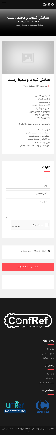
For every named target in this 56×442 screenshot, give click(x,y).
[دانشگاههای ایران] (15, 406)
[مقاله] (42, 406)
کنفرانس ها (26, 21)
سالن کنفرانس (48, 353)
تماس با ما (49, 378)
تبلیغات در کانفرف (46, 382)
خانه (37, 21)
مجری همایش (48, 358)
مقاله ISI (50, 349)
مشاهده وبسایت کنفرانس (28, 266)
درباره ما (50, 374)
